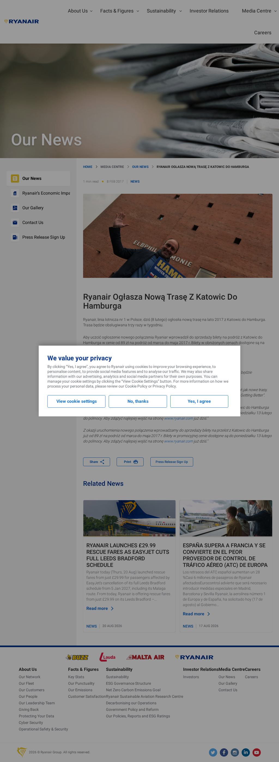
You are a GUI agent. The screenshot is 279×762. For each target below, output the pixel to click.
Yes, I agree (199, 401)
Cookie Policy (136, 386)
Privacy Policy (164, 386)
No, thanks (138, 401)
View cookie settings (76, 401)
